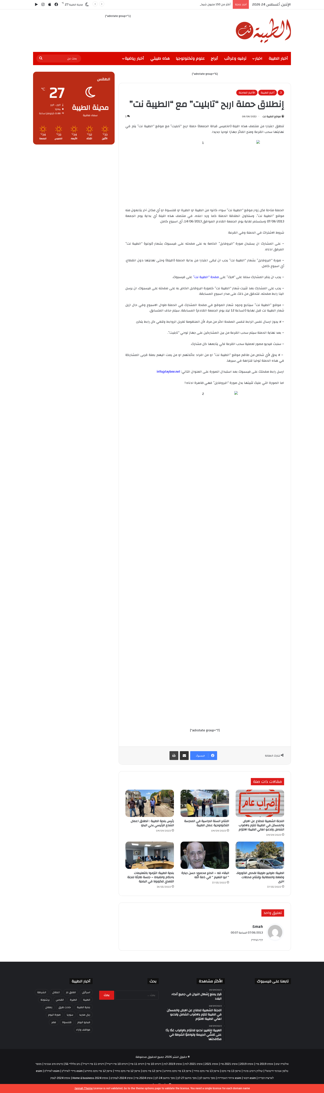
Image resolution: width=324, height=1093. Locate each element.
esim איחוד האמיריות (229, 1078)
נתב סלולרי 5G (72, 1064)
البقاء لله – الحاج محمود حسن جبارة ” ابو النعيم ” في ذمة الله (205, 875)
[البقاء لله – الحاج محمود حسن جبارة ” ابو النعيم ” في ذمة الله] (205, 855)
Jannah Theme (84, 1088)
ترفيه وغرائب (235, 58)
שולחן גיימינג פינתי (253, 1071)
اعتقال (56, 992)
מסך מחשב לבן (207, 1078)
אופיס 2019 (246, 1064)
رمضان (48, 1007)
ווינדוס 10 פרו (154, 1064)
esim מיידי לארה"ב (72, 1071)
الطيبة (86, 999)
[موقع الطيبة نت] (263, 30)
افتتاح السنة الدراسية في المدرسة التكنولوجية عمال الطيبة (206, 823)
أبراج (214, 58)
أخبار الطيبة (278, 58)
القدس (60, 999)
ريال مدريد (84, 1014)
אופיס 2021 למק (193, 1064)
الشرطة (41, 992)
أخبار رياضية (134, 58)
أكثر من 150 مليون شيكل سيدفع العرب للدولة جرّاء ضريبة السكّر (192, 4)
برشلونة (45, 999)
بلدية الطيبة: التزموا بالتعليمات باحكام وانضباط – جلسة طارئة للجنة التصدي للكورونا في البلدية (150, 877)
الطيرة (73, 999)
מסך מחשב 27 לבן (187, 1078)
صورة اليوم (54, 1014)
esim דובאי (249, 1078)
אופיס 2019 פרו (264, 1064)
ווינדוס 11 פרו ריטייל (93, 1064)
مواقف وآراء (83, 1029)
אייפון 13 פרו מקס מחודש (178, 1071)
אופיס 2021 (211, 1064)
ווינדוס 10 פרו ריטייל (117, 1064)
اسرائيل (86, 992)
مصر (53, 1022)
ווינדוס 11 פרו (137, 1064)
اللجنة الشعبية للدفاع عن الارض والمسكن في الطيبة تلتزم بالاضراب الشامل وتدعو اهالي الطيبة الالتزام (261, 825)
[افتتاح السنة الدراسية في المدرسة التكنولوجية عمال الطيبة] (205, 803)
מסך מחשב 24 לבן (165, 1078)
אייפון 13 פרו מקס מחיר (206, 1071)
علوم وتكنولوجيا (190, 58)
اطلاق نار (71, 992)
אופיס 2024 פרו (144, 1078)
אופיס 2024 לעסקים (121, 1078)
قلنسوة (66, 1022)
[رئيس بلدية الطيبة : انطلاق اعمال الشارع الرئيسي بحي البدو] (149, 803)
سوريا (70, 1014)
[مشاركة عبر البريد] (184, 755)
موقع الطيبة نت (272, 116)
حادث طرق (64, 1007)
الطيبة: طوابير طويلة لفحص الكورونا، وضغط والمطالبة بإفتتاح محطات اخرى (260, 877)
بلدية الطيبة (83, 1007)
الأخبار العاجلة (247, 92)
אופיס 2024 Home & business (90, 1078)
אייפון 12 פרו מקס (152, 1071)
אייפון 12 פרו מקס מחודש (98, 1071)
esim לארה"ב (52, 1071)
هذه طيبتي (160, 58)
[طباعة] (173, 755)
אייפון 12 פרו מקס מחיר (127, 1071)
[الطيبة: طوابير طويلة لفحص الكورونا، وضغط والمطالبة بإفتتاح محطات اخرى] (260, 855)
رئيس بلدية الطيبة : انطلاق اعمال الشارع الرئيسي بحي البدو (152, 823)
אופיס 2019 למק (172, 1064)
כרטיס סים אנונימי (53, 1064)
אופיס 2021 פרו (229, 1064)
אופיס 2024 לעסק (60, 1078)
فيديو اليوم (84, 1022)
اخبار (258, 58)
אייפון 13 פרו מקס (231, 1071)
